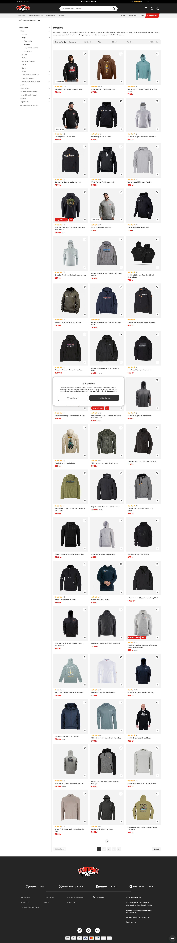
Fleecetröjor (28, 41)
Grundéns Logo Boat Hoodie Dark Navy (141, 692)
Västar (24, 71)
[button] (145, 1)
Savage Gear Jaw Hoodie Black (138, 554)
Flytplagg (23, 98)
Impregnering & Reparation (29, 105)
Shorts (24, 68)
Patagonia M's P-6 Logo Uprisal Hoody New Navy (106, 323)
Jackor (24, 58)
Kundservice (100, 897)
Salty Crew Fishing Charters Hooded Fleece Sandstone (142, 828)
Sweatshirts (28, 51)
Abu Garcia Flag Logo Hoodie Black (139, 370)
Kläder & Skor (50, 15)
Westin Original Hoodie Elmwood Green (68, 322)
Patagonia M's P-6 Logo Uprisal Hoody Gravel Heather (106, 274)
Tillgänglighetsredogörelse (30, 907)
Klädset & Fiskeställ (28, 61)
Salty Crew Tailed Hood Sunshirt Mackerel (69, 692)
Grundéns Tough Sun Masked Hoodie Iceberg (70, 275)
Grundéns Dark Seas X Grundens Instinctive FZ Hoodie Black (106, 417)
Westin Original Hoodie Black (101, 137)
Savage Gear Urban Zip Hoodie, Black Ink (141, 322)
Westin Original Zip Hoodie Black (138, 227)
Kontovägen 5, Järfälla (144, 905)
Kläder (33, 20)
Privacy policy (72, 902)
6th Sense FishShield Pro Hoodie (102, 829)
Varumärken (132, 15)
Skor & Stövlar (25, 88)
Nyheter (122, 15)
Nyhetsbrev (25, 902)
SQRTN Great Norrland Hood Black (139, 738)
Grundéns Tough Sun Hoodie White (103, 692)
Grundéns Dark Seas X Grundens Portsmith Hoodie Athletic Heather (142, 646)
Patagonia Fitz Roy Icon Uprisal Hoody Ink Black (105, 369)
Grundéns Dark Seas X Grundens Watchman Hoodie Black (70, 228)
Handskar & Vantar (28, 78)
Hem (19, 20)
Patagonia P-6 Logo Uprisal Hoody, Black (69, 370)
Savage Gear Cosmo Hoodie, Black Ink (68, 182)
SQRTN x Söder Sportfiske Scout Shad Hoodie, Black (141, 276)
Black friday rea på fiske (141, 917)
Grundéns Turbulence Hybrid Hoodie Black (105, 643)
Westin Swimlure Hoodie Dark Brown (103, 89)
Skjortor (24, 54)
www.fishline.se (131, 912)
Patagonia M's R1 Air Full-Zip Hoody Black (142, 461)
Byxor (24, 64)
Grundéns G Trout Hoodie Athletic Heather (69, 783)
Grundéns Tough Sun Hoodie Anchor (140, 415)
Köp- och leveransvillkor (75, 897)
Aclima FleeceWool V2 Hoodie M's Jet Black (69, 554)
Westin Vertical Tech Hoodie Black (102, 182)
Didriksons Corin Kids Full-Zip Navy (67, 736)
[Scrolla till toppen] (107, 841)
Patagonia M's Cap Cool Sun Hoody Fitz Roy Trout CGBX (70, 509)
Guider (142, 15)
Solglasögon (24, 102)
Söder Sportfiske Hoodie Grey (101, 227)
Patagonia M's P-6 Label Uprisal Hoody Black (143, 598)
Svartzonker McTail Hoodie (100, 599)
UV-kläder (23, 85)
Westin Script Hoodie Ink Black (65, 599)
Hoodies (27, 44)
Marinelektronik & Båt (36, 15)
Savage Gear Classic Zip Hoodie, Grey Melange (140, 509)
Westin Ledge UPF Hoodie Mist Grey (140, 182)
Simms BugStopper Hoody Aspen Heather (142, 783)
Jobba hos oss (49, 897)
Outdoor (61, 15)
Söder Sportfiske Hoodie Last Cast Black (68, 89)
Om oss (46, 902)
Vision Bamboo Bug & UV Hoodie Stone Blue (106, 738)
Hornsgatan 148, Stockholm (139, 902)
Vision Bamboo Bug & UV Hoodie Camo (104, 463)
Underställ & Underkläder (30, 75)
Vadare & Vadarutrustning (28, 91)
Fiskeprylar (21, 15)
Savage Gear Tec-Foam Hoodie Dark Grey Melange (105, 783)
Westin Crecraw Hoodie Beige (65, 463)
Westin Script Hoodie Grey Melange (103, 554)
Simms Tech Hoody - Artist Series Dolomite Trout (69, 830)
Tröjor (38, 20)
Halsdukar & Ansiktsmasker (31, 81)
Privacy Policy (95, 391)
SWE (24, 2)
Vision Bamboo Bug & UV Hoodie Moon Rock (70, 415)
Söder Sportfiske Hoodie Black (65, 137)
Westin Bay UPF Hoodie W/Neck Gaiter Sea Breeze (142, 90)
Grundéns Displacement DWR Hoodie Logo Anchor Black (69, 644)
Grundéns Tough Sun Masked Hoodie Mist (142, 137)
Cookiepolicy (25, 897)
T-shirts (24, 34)
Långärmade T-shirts (31, 48)
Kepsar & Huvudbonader (28, 95)
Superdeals (153, 15)
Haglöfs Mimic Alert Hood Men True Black (105, 507)
